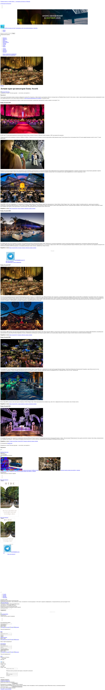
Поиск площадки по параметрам (9, 54)
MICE (4, 40)
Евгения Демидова (5, 91)
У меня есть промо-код (5, 680)
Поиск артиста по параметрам (9, 55)
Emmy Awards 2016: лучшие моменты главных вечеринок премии (22, 403)
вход (1, 631)
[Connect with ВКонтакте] (16, 627)
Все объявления (9, 262)
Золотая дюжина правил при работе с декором (70, 470)
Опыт (4, 45)
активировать (14, 683)
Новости (5, 37)
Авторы (4, 49)
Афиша (4, 48)
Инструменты (6, 42)
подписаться (3, 610)
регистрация (3, 643)
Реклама (4, 51)
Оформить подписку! (5, 679)
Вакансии (5, 50)
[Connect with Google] (7, 627)
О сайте (4, 594)
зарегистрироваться (4, 649)
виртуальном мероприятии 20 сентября (33, 98)
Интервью (5, 38)
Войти (4, 30)
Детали (4, 44)
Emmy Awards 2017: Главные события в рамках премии (20, 334)
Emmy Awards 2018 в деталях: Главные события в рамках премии (22, 247)
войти (2, 636)
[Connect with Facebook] (2, 627)
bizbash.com (9, 443)
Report (4, 46)
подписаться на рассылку (17, 686)
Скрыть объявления (17, 262)
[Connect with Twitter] (11, 627)
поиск (4, 31)
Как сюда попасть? (10, 261)
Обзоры (4, 43)
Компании (5, 41)
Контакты (5, 597)
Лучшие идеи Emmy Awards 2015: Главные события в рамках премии (23, 441)
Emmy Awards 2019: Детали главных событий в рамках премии (22, 208)
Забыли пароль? (3, 637)
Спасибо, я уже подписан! (5, 688)
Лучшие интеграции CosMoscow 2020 (31, 470)
